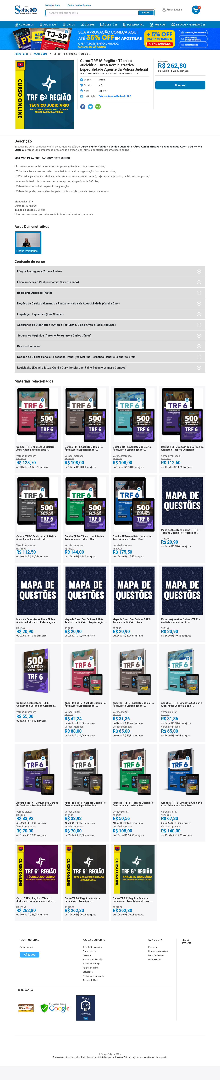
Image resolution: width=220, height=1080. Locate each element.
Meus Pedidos (155, 959)
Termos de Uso (90, 980)
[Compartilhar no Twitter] (90, 106)
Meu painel (153, 947)
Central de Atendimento (79, 5)
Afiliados (29, 954)
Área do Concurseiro (92, 947)
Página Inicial (21, 54)
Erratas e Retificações (93, 959)
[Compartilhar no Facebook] (83, 106)
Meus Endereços (156, 955)
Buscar (146, 13)
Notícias (160, 24)
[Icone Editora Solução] (26, 10)
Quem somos (26, 947)
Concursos (26, 24)
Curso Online (40, 54)
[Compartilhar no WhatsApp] (98, 106)
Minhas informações (158, 951)
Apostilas (50, 24)
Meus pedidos (52, 5)
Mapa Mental (135, 24)
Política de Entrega (91, 963)
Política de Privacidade (93, 976)
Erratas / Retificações (190, 24)
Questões (111, 24)
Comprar (180, 85)
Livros (71, 24)
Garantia (87, 955)
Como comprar (90, 951)
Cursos (89, 24)
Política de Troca (90, 968)
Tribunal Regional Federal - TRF (114, 96)
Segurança (88, 972)
